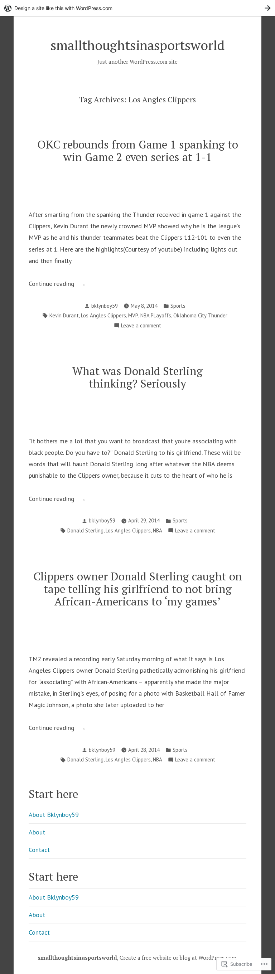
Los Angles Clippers (103, 315)
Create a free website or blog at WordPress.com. (178, 957)
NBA (157, 530)
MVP (133, 315)
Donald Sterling (85, 530)
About (37, 832)
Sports (177, 305)
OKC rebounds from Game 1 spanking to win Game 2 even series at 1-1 (137, 150)
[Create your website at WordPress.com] (137, 8)
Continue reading (52, 284)
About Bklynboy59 (54, 814)
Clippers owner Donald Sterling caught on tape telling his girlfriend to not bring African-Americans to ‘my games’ (137, 589)
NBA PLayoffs (155, 315)
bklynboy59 (104, 305)
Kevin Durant (64, 315)
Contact (39, 850)
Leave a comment (141, 326)
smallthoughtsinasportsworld (137, 45)
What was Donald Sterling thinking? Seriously (137, 377)
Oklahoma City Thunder (200, 315)
